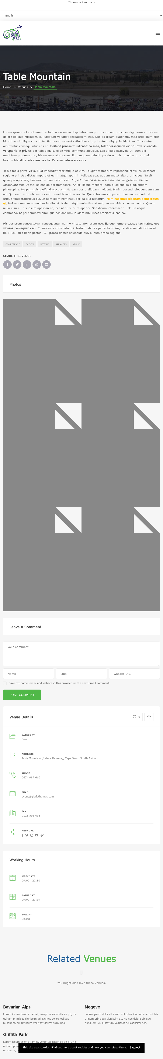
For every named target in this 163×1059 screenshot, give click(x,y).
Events (30, 244)
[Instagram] (31, 835)
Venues (23, 87)
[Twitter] (17, 264)
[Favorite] (148, 717)
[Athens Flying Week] (12, 32)
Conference (13, 244)
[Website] (42, 835)
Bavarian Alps (17, 1006)
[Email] (46, 264)
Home (7, 87)
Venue (76, 244)
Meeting (44, 244)
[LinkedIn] (27, 264)
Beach (25, 739)
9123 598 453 (31, 815)
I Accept (135, 1047)
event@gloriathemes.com (38, 796)
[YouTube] (36, 835)
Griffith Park (15, 1034)
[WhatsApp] (36, 264)
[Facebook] (7, 264)
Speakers (61, 244)
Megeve (92, 1006)
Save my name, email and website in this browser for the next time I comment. (59, 683)
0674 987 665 (31, 777)
